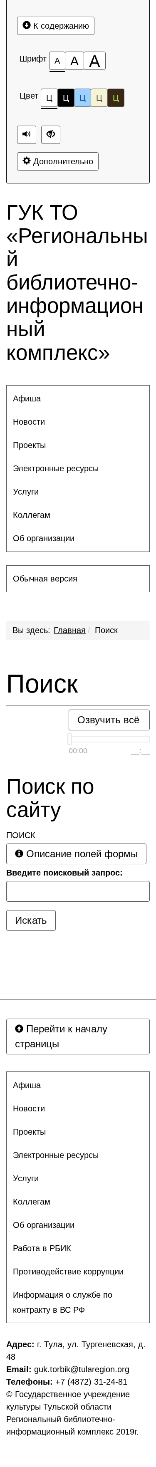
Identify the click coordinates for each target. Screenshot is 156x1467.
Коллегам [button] (31, 515)
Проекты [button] (29, 445)
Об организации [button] (43, 538)
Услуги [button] (26, 491)
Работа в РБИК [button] (42, 1248)
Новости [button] (29, 421)
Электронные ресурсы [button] (56, 468)
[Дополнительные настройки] (50, 135)
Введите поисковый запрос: (64, 872)
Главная (70, 630)
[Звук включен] (26, 135)
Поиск (106, 630)
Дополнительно (62, 161)
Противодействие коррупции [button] (68, 1271)
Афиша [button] (27, 398)
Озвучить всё (108, 719)
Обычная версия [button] (45, 578)
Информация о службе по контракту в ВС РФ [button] (62, 1302)
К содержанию (60, 25)
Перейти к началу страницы (61, 1036)
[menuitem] (78, 398)
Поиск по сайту (50, 798)
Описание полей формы (80, 853)
